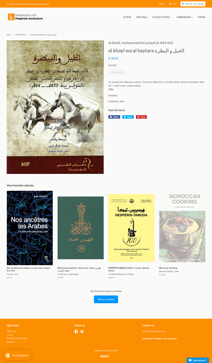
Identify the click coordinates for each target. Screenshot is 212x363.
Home (127, 16)
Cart (175, 3)
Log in (161, 3)
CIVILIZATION (21, 35)
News (201, 16)
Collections (161, 16)
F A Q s (10, 334)
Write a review (106, 299)
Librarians (184, 16)
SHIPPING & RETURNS (17, 338)
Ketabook (114, 350)
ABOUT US (11, 331)
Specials (141, 16)
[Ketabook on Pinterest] (82, 332)
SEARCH (11, 342)
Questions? (199, 360)
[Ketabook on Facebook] (76, 332)
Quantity (112, 65)
